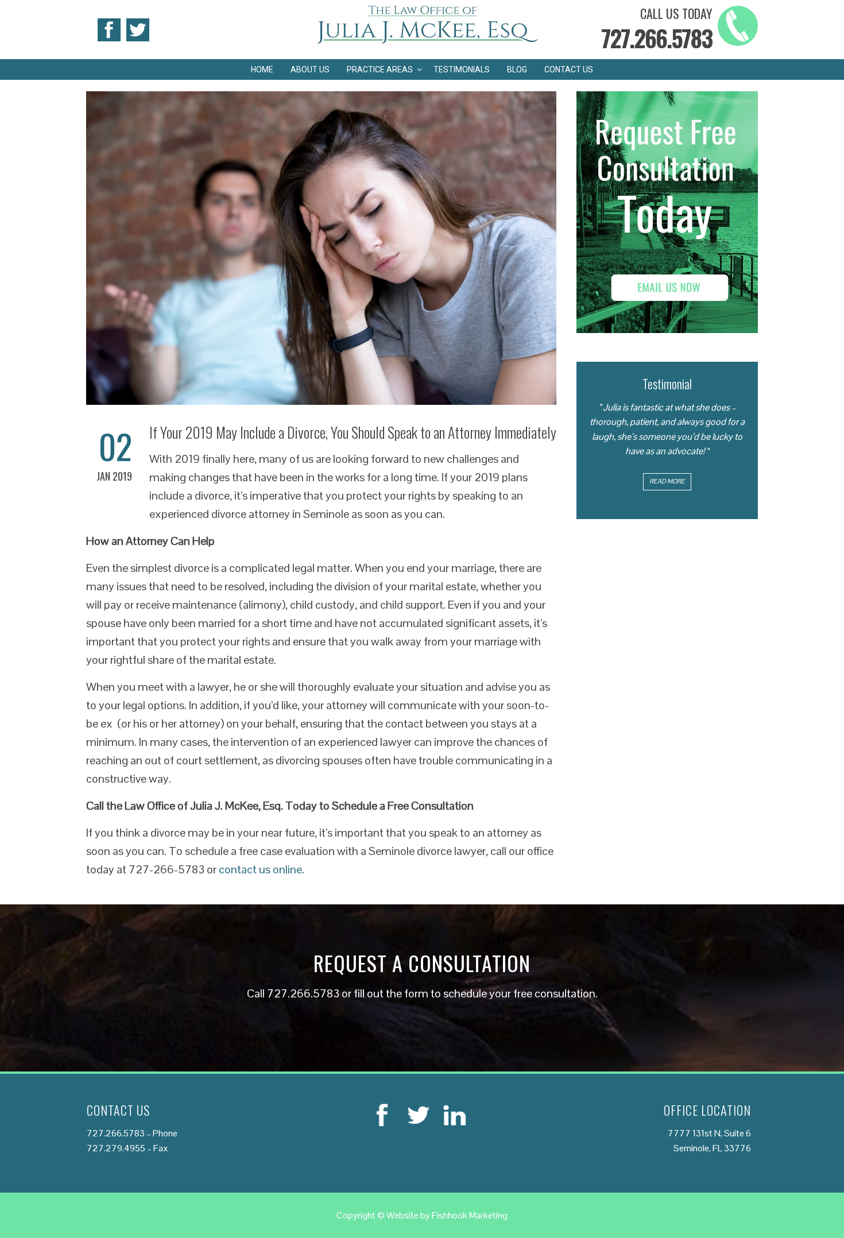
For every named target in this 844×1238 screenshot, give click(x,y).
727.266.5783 (656, 38)
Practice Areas (380, 69)
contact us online (260, 869)
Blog (517, 69)
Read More (667, 481)
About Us (310, 69)
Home (262, 69)
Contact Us (568, 69)
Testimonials (461, 69)
